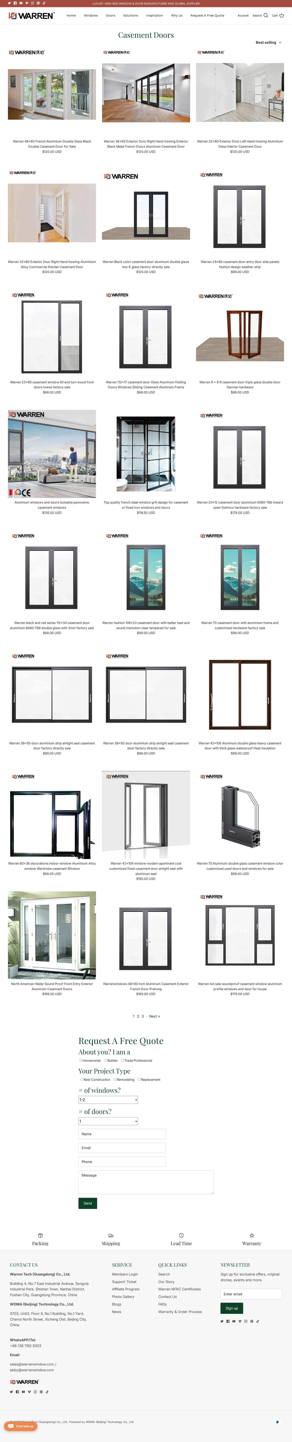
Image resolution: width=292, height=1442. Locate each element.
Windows (91, 15)
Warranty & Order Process (180, 1312)
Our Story (166, 1282)
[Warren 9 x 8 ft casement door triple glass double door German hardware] (240, 334)
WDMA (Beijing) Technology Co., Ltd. (110, 1422)
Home (71, 15)
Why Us (176, 15)
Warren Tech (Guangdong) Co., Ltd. (44, 1422)
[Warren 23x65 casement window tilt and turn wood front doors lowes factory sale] (52, 334)
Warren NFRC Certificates (179, 1289)
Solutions (130, 15)
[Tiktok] (44, 3)
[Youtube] (20, 3)
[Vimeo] (26, 3)
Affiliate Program (126, 1289)
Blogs (116, 1304)
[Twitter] (9, 3)
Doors (110, 15)
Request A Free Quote (207, 15)
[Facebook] (15, 3)
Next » (154, 1016)
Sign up (232, 1308)
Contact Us (167, 1297)
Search (164, 1274)
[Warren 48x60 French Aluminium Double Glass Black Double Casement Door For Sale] (52, 93)
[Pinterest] (38, 3)
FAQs (162, 1304)
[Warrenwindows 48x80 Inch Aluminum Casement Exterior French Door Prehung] (146, 935)
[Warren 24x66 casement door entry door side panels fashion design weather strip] (240, 213)
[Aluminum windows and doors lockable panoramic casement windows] (52, 454)
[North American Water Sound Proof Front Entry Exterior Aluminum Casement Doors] (52, 935)
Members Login (125, 1274)
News (116, 1312)
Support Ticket (124, 1282)
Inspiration (154, 15)
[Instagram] (32, 3)
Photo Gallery (123, 1297)
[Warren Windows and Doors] (32, 15)
